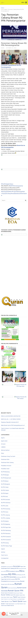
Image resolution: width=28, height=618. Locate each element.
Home (2, 7)
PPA (7, 571)
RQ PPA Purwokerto (6, 539)
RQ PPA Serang (5, 542)
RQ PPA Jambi (4, 505)
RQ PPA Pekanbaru (5, 533)
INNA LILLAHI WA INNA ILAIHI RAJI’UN (10, 416)
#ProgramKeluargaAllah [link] (18, 191)
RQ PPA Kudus (4, 512)
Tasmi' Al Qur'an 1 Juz (5, 599)
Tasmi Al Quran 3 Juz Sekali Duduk (17, 599)
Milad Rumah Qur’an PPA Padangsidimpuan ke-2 (13, 425)
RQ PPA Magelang (5, 524)
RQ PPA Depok (4, 493)
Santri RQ (12, 595)
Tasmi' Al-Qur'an (21, 597)
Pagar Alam (23, 566)
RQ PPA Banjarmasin (6, 478)
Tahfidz (7, 597)
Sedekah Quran (18, 595)
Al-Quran (3, 444)
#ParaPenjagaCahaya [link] (7, 184)
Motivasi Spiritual (5, 450)
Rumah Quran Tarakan (18, 593)
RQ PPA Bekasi (4, 481)
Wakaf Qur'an (10, 605)
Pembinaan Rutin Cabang (7, 462)
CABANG (3, 447)
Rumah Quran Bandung (12, 587)
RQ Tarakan (17, 581)
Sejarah (3, 549)
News (2, 47)
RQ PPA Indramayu (5, 502)
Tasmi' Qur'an (4, 555)
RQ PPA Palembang (6, 530)
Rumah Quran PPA (15, 591)
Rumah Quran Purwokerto (7, 593)
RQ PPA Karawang (5, 508)
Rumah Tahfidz (5, 595)
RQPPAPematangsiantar (16, 186)
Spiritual (3, 552)
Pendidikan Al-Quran (6, 465)
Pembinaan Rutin (5, 459)
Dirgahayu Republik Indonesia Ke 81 (10, 422)
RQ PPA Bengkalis (5, 484)
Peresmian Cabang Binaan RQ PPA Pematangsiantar (14, 44)
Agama (3, 437)
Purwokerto (12, 571)
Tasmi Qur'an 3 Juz (6, 601)
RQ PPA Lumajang (5, 518)
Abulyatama (3, 566)
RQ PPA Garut (4, 496)
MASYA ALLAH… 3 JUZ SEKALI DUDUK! (11, 419)
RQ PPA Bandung (5, 471)
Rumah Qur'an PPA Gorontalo (7, 584)
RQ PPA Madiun (5, 521)
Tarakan (11, 597)
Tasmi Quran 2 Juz (12, 603)
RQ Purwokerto (11, 581)
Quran (17, 571)
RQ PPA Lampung (5, 515)
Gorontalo (16, 566)
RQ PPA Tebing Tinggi (6, 545)
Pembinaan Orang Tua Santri (8, 456)
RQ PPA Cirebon (5, 490)
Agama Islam (4, 441)
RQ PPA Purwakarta (6, 536)
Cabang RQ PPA (10, 566)
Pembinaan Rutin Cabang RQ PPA (10, 568)
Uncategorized (4, 558)
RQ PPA (12, 574)
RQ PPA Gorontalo (5, 499)
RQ (20, 571)
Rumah (22, 581)
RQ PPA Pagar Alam (6, 527)
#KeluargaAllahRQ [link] (6, 191)
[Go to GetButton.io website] (3, 616)
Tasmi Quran (17, 601)
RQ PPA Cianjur (5, 487)
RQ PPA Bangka (5, 474)
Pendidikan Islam (5, 468)
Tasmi (15, 597)
